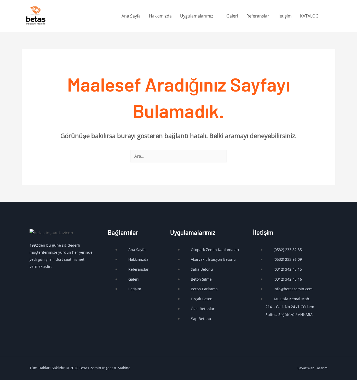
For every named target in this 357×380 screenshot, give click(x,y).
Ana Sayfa (131, 16)
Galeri (232, 16)
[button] (329, 16)
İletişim (285, 16)
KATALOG (309, 16)
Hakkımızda (160, 16)
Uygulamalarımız (196, 16)
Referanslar (257, 16)
